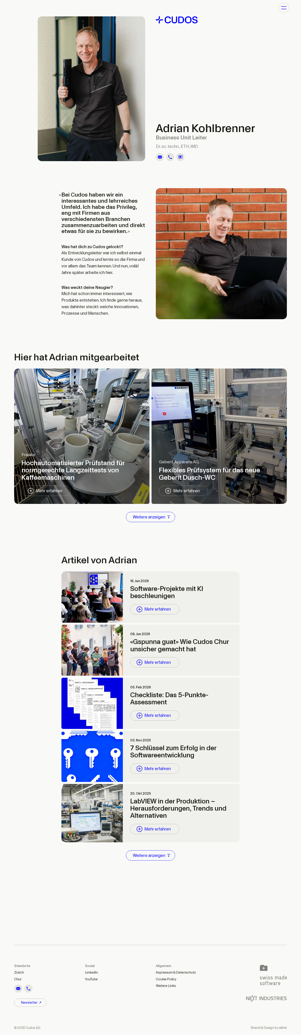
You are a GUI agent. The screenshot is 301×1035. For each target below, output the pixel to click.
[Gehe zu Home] (221, 19)
